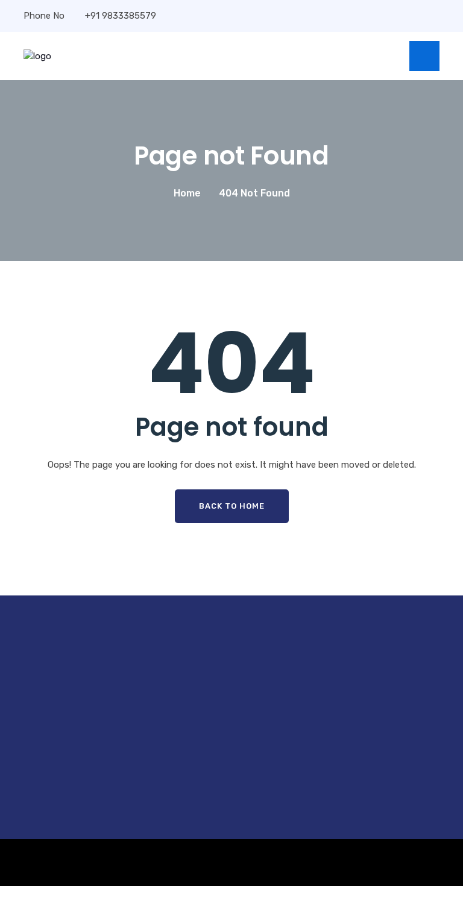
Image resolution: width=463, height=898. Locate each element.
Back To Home (232, 505)
